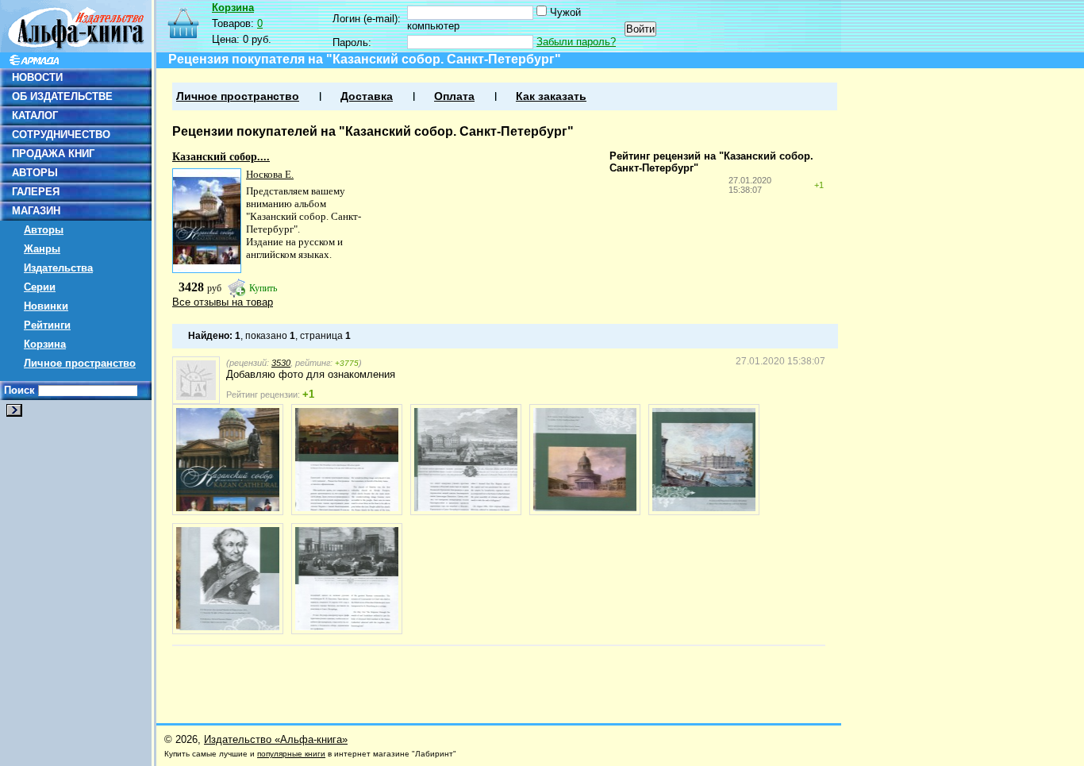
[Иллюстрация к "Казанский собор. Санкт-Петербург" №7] (346, 578)
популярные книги (291, 753)
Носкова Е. (270, 174)
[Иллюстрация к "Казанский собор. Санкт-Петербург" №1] (227, 459)
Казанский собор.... (221, 157)
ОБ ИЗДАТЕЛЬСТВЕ (62, 96)
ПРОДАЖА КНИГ (53, 154)
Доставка (366, 96)
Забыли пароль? (576, 42)
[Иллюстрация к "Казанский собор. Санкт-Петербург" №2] (346, 459)
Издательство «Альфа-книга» (276, 739)
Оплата (454, 96)
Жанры (42, 249)
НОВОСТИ (37, 77)
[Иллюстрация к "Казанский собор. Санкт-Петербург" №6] (227, 578)
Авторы (43, 230)
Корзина (45, 344)
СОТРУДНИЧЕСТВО (61, 134)
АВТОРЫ (35, 173)
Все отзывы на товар (222, 302)
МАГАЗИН (36, 211)
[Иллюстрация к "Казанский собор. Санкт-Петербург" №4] (584, 459)
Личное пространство (80, 363)
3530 (280, 363)
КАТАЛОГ (35, 115)
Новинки (46, 306)
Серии (40, 287)
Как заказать (551, 96)
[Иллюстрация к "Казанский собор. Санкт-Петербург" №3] (465, 459)
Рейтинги (47, 325)
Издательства (58, 268)
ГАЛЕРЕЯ (36, 192)
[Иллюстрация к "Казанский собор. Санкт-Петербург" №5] (703, 459)
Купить (263, 288)
